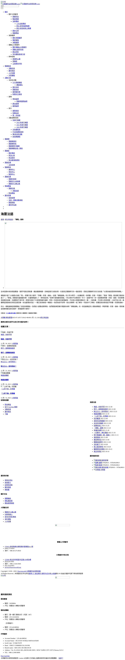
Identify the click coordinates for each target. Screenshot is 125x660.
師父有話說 (9, 219)
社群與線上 (8, 514)
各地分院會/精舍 (10, 517)
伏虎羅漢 (97, 418)
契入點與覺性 (98, 447)
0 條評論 (15, 343)
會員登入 (8, 482)
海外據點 (8, 519)
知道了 (61, 658)
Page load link (5, 656)
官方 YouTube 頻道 (11, 407)
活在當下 (97, 444)
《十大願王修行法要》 (11, 313)
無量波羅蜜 (5, 375)
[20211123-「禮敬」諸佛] (63, 288)
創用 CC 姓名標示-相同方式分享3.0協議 (42, 573)
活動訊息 (8, 409)
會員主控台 (8, 480)
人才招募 (8, 521)
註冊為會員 (8, 485)
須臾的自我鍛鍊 (99, 421)
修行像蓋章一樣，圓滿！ (102, 435)
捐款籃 (7, 489)
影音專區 (8, 404)
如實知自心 (98, 425)
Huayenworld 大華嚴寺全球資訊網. (29, 571)
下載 (6, 414)
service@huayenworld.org (13, 567)
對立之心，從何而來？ (8, 362)
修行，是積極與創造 (8, 348)
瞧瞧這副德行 (98, 442)
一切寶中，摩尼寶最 (101, 432)
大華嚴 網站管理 (6, 317)
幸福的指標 (98, 430)
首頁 (2, 219)
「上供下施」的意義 (8, 389)
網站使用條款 (9, 503)
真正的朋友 (98, 451)
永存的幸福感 (98, 423)
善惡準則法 (98, 440)
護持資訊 (8, 412)
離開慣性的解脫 (99, 449)
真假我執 (97, 437)
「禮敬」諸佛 (98, 428)
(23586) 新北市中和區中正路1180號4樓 (18, 559)
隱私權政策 (8, 501)
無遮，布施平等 (6, 334)
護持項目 (8, 487)
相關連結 (8, 498)
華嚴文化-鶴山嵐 (10, 512)
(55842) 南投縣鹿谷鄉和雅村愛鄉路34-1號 (19, 546)
